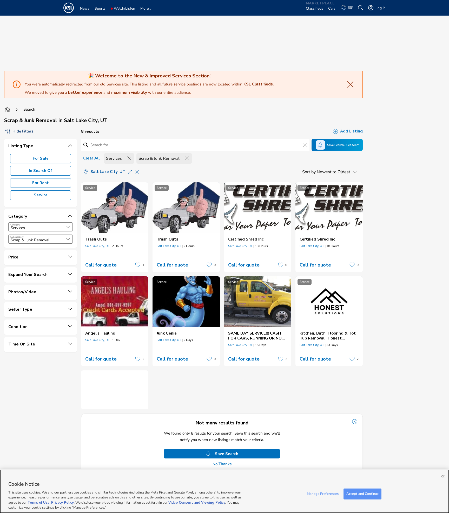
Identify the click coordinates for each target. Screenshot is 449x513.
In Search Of (40, 170)
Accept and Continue (362, 493)
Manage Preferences (323, 493)
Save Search (226, 453)
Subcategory (17, 236)
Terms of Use (39, 502)
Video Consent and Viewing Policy (196, 502)
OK (443, 476)
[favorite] (137, 265)
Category (15, 224)
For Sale (41, 158)
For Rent (40, 182)
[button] (68, 226)
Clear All (91, 158)
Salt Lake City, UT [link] (97, 246)
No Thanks (222, 464)
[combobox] (40, 226)
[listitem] (114, 227)
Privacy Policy (62, 502)
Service (41, 195)
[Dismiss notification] (354, 421)
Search (29, 109)
